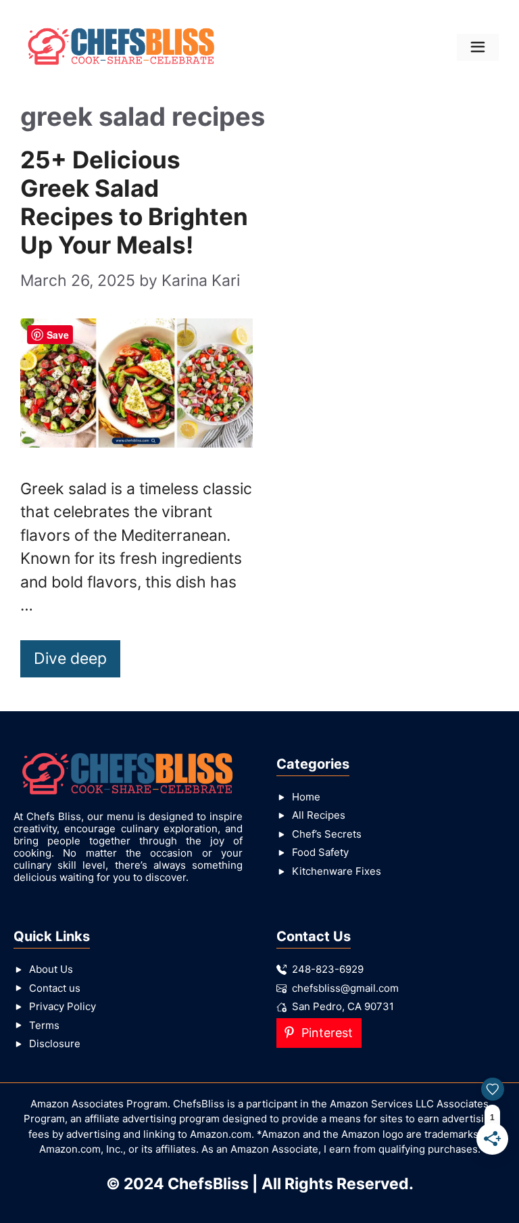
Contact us (54, 988)
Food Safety (320, 852)
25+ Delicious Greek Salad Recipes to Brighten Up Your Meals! (134, 202)
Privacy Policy (62, 1006)
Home (306, 796)
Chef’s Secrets (327, 834)
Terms (44, 1025)
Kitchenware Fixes (336, 871)
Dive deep (70, 658)
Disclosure (54, 1043)
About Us (51, 969)
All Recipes (318, 815)
